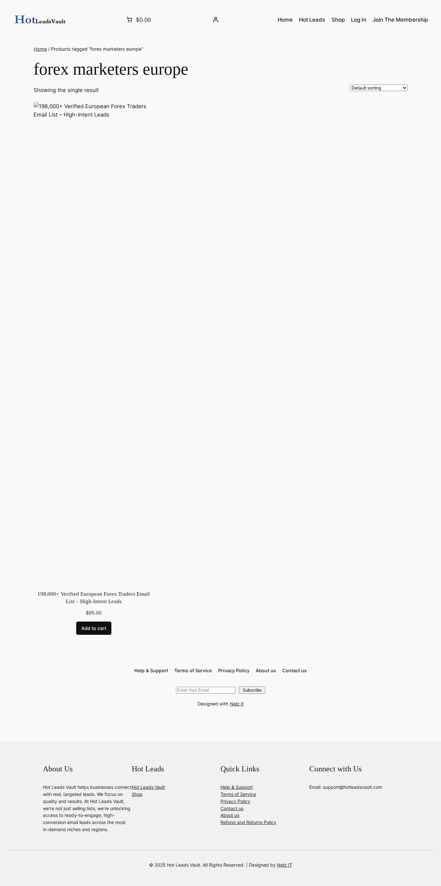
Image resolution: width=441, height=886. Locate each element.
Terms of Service (238, 794)
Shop (137, 794)
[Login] (215, 19)
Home (40, 49)
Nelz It (237, 703)
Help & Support (237, 787)
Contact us (232, 808)
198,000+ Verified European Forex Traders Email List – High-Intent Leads (93, 598)
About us (230, 815)
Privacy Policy (235, 801)
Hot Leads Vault (148, 787)
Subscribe (252, 690)
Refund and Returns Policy (248, 822)
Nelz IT (284, 865)
